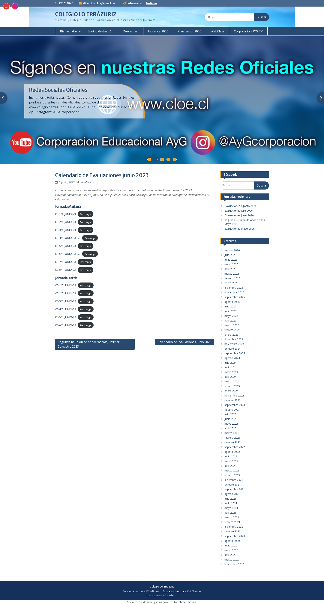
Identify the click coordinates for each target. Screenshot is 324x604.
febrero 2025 (232, 330)
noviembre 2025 (234, 292)
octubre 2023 (232, 400)
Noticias (151, 3)
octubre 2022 (232, 442)
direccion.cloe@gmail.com (100, 3)
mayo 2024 (231, 372)
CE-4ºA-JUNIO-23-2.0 (67, 238)
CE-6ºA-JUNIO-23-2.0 (67, 254)
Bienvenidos (68, 31)
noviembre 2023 (234, 395)
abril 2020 (230, 555)
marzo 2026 (231, 273)
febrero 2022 (232, 475)
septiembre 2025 (234, 297)
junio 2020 (230, 545)
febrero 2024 (232, 386)
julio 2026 (230, 255)
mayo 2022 (231, 461)
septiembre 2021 (234, 489)
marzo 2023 (231, 433)
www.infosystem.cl (167, 595)
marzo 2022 (231, 470)
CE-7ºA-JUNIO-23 (65, 262)
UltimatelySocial (187, 602)
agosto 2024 (232, 358)
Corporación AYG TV (248, 31)
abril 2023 (230, 428)
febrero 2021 (232, 522)
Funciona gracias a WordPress (141, 591)
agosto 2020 (232, 541)
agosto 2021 (232, 494)
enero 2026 (231, 283)
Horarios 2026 (158, 31)
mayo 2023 (231, 423)
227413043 (65, 3)
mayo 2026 (231, 264)
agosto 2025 (232, 301)
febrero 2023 (232, 437)
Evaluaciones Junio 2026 (239, 215)
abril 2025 (230, 320)
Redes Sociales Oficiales (58, 90)
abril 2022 (230, 466)
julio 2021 (230, 498)
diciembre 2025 (233, 287)
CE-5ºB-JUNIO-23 (65, 317)
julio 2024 (230, 362)
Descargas (130, 31)
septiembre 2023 (234, 405)
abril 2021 (230, 512)
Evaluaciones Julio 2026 (238, 210)
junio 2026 (230, 259)
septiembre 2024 (234, 353)
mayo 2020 (231, 550)
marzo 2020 (231, 559)
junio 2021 (230, 503)
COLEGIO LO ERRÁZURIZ (85, 14)
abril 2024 (230, 376)
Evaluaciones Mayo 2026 (239, 228)
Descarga (85, 214)
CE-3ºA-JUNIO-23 (65, 230)
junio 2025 (230, 311)
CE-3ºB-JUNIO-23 (65, 301)
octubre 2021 (232, 484)
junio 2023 (230, 419)
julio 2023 (230, 414)
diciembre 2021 (233, 480)
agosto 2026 (232, 250)
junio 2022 (230, 456)
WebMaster (87, 182)
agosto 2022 (232, 451)
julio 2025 (230, 306)
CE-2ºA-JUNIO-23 (65, 222)
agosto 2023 (232, 409)
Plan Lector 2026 (189, 31)
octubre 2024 (232, 348)
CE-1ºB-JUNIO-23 (65, 285)
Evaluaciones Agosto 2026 (240, 206)
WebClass (217, 31)
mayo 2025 (231, 316)
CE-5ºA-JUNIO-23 (65, 246)
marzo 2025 (231, 325)
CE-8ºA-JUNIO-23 (65, 269)
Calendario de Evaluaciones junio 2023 (184, 342)
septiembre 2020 (234, 536)
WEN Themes (193, 591)
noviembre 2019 (234, 564)
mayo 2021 (231, 508)
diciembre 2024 (233, 339)
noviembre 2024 (234, 344)
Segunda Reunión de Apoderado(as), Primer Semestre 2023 (88, 344)
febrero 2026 (232, 278)
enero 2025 (231, 334)
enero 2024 (231, 391)
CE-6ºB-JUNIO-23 (65, 325)
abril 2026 (230, 269)
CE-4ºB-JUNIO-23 (65, 309)
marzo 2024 (231, 381)
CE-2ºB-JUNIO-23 (65, 293)
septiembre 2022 (234, 447)
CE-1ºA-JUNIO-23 (65, 214)
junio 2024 (230, 367)
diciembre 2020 (233, 526)
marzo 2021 (231, 517)
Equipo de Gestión (100, 31)
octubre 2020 (232, 531)
